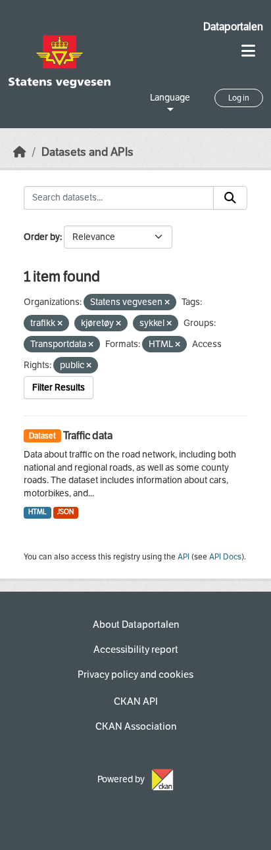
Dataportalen (233, 26)
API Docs (225, 556)
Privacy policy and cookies (135, 674)
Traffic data (87, 435)
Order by (42, 237)
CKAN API (136, 701)
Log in (238, 98)
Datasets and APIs (87, 152)
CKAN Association (135, 726)
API (183, 556)
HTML (37, 512)
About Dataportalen (136, 624)
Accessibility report (135, 649)
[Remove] (167, 302)
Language (170, 97)
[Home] (19, 152)
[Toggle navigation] (248, 51)
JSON (65, 512)
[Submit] (230, 198)
